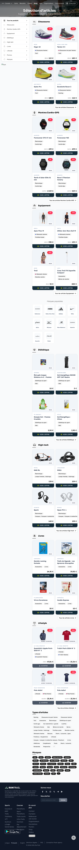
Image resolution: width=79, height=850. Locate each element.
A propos (32, 814)
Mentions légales (31, 842)
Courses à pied (8, 810)
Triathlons (8, 816)
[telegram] (58, 792)
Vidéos (29, 3)
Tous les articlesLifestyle (66, 708)
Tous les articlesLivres (66, 618)
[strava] (54, 792)
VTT (6, 819)
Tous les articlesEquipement (64, 293)
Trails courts (21, 816)
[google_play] (62, 792)
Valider (63, 800)
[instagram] (50, 792)
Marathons (21, 809)
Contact (31, 811)
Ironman (20, 822)
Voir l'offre (44, 62)
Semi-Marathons (21, 812)
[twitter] (46, 792)
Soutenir (32, 835)
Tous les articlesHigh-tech (65, 531)
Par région (20, 829)
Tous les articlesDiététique (65, 440)
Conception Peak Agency (54, 842)
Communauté (59, 3)
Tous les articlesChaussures (64, 107)
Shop (35, 3)
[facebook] (43, 792)
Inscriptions (33, 824)
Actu (40, 3)
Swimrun (8, 822)
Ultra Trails (21, 819)
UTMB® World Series (9, 826)
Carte (16, 3)
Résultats (23, 3)
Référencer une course (33, 817)
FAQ (41, 842)
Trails (7, 814)
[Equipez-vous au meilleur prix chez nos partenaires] (15, 64)
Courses (7, 3)
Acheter (44, 666)
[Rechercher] (73, 837)
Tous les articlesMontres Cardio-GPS (61, 200)
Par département (21, 826)
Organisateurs (48, 3)
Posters (31, 827)
